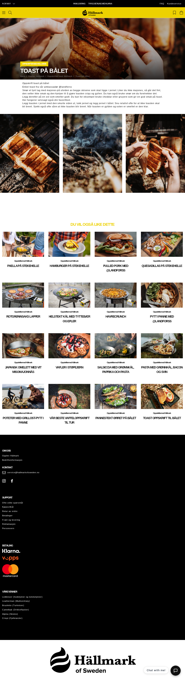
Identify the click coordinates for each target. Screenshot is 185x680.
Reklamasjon (9, 524)
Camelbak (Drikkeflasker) (15, 610)
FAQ (162, 4)
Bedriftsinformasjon (12, 460)
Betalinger (7, 515)
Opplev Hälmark (10, 456)
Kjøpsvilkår (8, 507)
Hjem (22, 76)
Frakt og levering (11, 520)
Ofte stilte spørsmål (12, 503)
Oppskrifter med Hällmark (34, 64)
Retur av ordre (10, 511)
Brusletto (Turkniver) (13, 605)
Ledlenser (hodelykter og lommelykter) (22, 597)
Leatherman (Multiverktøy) (16, 601)
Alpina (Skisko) (10, 614)
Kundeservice (174, 4)
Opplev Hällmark (36, 76)
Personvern (8, 528)
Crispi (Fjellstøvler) (12, 618)
